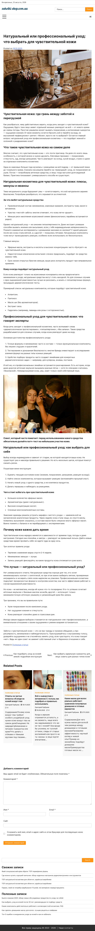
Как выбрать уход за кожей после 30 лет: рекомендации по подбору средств (32, 902)
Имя (6, 810)
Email (52, 810)
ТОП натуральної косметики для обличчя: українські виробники (26, 879)
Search (87, 860)
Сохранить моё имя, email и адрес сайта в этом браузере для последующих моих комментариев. (45, 833)
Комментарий (10, 779)
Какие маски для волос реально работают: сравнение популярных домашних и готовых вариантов (75, 703)
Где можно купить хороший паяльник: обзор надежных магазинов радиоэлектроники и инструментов (41, 875)
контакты (68, 928)
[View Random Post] (90, 16)
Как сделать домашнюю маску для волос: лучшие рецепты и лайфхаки (29, 910)
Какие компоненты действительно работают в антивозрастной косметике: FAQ (32, 906)
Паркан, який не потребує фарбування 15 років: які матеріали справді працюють (33, 888)
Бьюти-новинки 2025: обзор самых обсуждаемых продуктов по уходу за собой (32, 898)
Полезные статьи (20, 645)
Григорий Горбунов (12, 705)
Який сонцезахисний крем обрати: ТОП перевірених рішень (25, 871)
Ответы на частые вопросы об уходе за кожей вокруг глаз (14, 698)
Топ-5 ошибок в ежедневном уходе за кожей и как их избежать (26, 914)
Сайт (5, 821)
